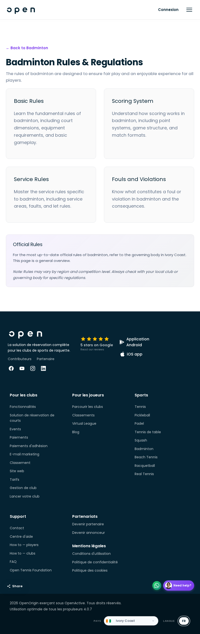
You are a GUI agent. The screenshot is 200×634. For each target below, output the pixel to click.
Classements (83, 415)
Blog (75, 432)
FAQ (13, 561)
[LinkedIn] (43, 368)
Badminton (144, 448)
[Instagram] (32, 368)
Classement (20, 462)
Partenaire (45, 358)
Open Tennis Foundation (31, 570)
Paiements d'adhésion (29, 445)
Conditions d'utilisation (91, 553)
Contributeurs (19, 358)
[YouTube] (22, 368)
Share (17, 586)
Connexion (168, 9)
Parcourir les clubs (87, 406)
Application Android (137, 342)
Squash (141, 440)
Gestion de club (23, 487)
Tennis (140, 406)
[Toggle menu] (189, 10)
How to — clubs (22, 553)
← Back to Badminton (27, 47)
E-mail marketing (24, 454)
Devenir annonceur (88, 532)
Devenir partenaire (88, 524)
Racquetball (145, 465)
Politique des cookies (90, 570)
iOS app (134, 354)
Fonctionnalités (23, 406)
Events (15, 429)
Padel (139, 423)
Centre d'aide (21, 536)
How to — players (24, 544)
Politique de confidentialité (95, 562)
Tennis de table (148, 432)
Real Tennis (144, 473)
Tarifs (14, 479)
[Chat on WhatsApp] (156, 585)
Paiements (19, 437)
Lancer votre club (25, 496)
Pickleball (142, 415)
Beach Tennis (146, 457)
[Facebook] (11, 368)
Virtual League (84, 423)
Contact (17, 528)
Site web (17, 471)
